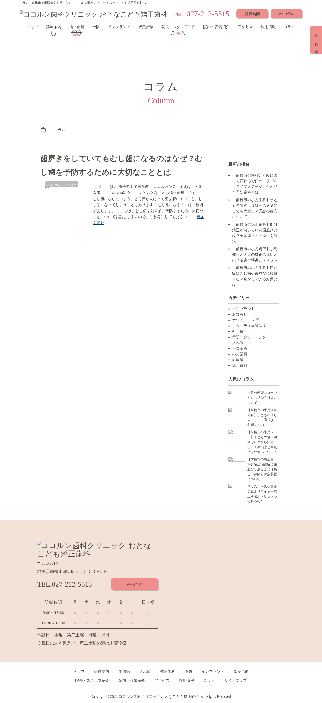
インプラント (119, 27)
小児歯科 (239, 354)
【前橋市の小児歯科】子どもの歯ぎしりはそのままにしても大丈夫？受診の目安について (254, 208)
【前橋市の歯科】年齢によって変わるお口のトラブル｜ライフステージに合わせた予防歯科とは (254, 183)
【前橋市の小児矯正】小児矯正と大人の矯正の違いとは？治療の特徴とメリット (254, 254)
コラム (289, 27)
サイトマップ (235, 680)
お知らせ (239, 314)
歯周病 (238, 360)
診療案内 (53, 27)
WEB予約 (287, 14)
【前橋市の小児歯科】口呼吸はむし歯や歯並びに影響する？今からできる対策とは (254, 276)
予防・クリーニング (65, 184)
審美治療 (145, 27)
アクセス (245, 27)
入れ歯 (238, 343)
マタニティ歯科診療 (249, 326)
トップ (32, 27)
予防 (96, 27)
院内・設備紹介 (216, 27)
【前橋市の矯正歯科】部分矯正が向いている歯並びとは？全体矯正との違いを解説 (254, 232)
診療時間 (252, 14)
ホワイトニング (245, 320)
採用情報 (268, 27)
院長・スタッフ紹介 (178, 27)
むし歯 (49, 184)
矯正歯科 (76, 27)
